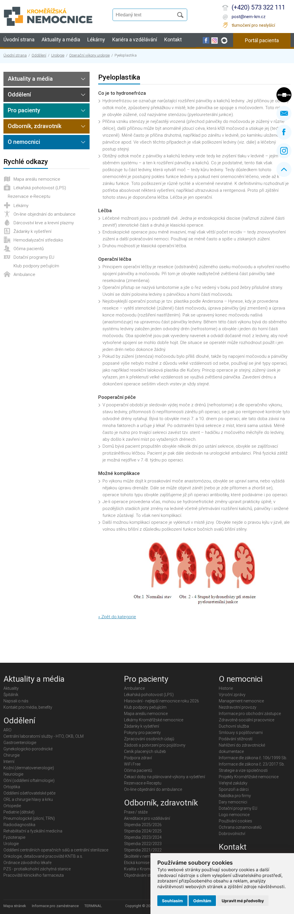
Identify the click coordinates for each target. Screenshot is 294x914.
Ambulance (24, 274)
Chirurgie (11, 755)
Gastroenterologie (19, 742)
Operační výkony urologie (89, 55)
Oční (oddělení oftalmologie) (29, 780)
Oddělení (39, 55)
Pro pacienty (24, 110)
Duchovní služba (234, 726)
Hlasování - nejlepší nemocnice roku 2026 (161, 701)
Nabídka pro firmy (235, 795)
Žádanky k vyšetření (32, 231)
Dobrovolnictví (232, 833)
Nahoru (284, 169)
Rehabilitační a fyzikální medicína (32, 831)
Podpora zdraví (138, 757)
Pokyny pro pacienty (142, 732)
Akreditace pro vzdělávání (147, 818)
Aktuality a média (61, 39)
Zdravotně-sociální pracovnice (246, 720)
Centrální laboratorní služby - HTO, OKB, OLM (43, 736)
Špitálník (10, 694)
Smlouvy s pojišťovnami (241, 732)
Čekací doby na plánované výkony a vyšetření (164, 776)
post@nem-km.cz (249, 16)
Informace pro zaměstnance (55, 906)
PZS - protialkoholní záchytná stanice (37, 869)
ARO (7, 730)
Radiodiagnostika (19, 824)
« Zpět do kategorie (117, 616)
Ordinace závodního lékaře (27, 862)
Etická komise (136, 862)
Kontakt (173, 39)
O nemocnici (24, 141)
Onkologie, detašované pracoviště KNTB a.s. (43, 856)
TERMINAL (93, 906)
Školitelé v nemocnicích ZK (148, 856)
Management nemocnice (241, 701)
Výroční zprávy (232, 694)
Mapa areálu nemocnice (36, 179)
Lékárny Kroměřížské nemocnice (153, 720)
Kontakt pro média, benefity (27, 707)
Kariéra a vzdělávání (134, 39)
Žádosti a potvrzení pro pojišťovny (154, 745)
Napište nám (284, 113)
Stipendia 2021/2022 (143, 850)
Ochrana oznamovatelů (240, 827)
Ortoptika (11, 786)
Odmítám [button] (202, 900)
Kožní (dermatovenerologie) (28, 768)
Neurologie (13, 774)
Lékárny (96, 39)
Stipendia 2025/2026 (143, 824)
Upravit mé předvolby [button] (243, 900)
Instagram (284, 150)
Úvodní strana (18, 39)
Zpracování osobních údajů (149, 739)
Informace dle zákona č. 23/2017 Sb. (252, 764)
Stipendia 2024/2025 (143, 831)
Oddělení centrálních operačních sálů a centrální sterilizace (55, 850)
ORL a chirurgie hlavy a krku (28, 799)
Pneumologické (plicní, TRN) (29, 818)
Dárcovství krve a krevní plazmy (43, 222)
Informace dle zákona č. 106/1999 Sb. (253, 757)
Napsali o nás (15, 701)
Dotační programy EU (33, 257)
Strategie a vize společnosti (243, 770)
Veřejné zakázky (233, 783)
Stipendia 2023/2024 (143, 837)
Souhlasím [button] (172, 900)
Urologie (57, 55)
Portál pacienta (262, 40)
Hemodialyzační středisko (38, 240)
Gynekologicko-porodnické (28, 749)
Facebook (284, 132)
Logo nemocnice (234, 814)
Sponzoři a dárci (234, 789)
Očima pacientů (28, 248)
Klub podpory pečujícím (36, 265)
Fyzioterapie (14, 837)
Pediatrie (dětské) (18, 812)
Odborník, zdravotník (34, 126)
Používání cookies (235, 821)
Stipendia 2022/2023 (143, 843)
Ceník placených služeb (145, 751)
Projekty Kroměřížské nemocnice (248, 776)
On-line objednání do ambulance (44, 214)
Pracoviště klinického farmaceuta (33, 875)
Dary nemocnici (233, 802)
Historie (226, 688)
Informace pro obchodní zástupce (250, 713)
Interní (8, 761)
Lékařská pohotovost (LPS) (39, 187)
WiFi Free (132, 764)
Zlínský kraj (284, 94)
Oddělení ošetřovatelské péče (29, 793)
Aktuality (11, 688)
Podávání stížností (235, 739)
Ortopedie (12, 805)
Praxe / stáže (136, 812)
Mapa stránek (14, 906)
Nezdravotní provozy (237, 707)
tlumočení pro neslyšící (253, 25)
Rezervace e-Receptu (29, 196)
